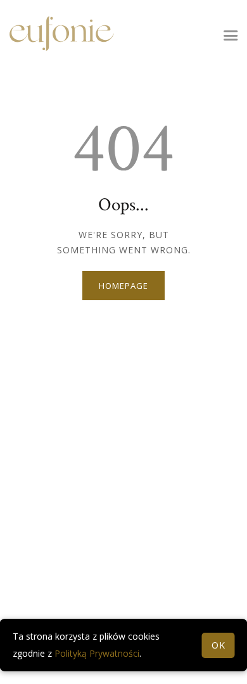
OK (218, 645)
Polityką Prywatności (96, 653)
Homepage (123, 285)
